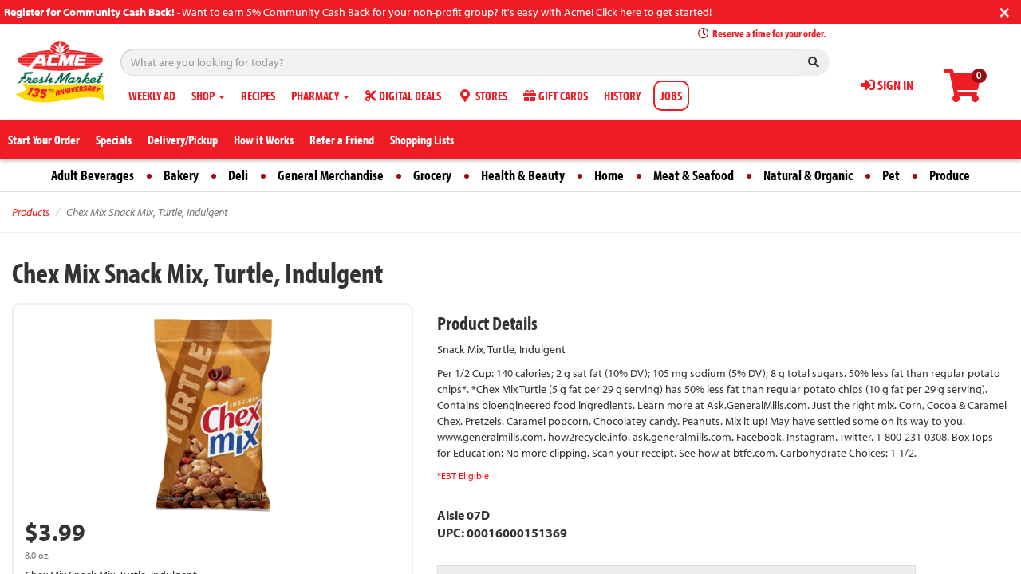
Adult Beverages (92, 175)
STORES (490, 96)
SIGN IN (894, 85)
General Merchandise (331, 175)
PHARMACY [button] (316, 96)
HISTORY (622, 96)
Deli (238, 175)
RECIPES (258, 96)
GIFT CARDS (562, 96)
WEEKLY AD (151, 96)
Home (609, 175)
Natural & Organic (808, 175)
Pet (891, 175)
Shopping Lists (422, 139)
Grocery (432, 175)
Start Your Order (44, 139)
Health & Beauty (523, 175)
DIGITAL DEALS (408, 96)
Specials (114, 139)
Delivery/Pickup (183, 139)
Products (30, 212)
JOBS (671, 96)
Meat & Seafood (693, 175)
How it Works (264, 139)
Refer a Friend (341, 139)
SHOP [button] (204, 96)
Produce (949, 175)
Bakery (181, 175)
